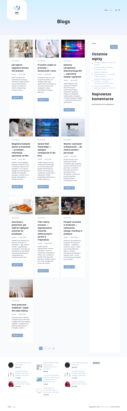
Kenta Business (106, 407)
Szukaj (94, 43)
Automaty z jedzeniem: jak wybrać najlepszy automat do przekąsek (20, 228)
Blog (110, 10)
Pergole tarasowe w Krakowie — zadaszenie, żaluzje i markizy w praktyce (73, 228)
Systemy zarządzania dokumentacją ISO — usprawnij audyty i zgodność (73, 70)
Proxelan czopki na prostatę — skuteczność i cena (47, 67)
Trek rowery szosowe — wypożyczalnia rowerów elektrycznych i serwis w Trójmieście (45, 231)
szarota (14, 74)
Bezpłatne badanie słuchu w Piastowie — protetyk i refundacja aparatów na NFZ (21, 149)
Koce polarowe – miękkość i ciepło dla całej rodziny (20, 307)
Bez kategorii (15, 61)
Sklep (106, 10)
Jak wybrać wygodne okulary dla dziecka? (20, 67)
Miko (96, 363)
